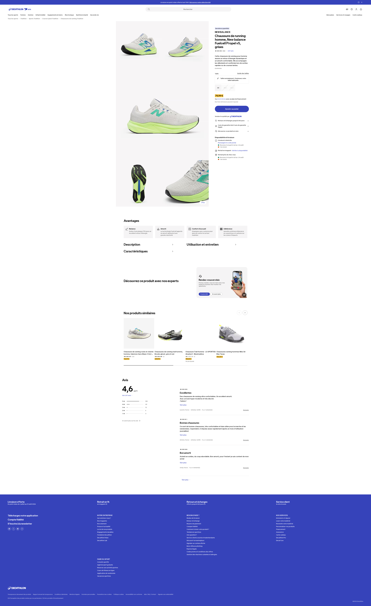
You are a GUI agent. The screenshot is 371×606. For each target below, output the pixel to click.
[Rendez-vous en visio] (221, 282)
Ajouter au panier (232, 109)
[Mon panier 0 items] (361, 9)
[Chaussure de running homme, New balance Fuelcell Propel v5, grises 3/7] (162, 114)
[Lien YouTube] (17, 528)
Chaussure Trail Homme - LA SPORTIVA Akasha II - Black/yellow (201, 353)
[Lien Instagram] (22, 528)
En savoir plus (216, 294)
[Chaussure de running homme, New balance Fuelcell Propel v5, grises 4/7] (139, 183)
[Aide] (351, 9)
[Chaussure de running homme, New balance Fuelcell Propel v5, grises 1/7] (185, 44)
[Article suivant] (245, 312)
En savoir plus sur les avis (130, 421)
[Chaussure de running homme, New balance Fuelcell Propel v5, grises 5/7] (185, 183)
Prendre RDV (204, 294)
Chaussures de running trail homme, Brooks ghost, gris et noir (169, 353)
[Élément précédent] (239, 312)
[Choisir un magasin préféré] (347, 9)
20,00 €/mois (221, 99)
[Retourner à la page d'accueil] (20, 9)
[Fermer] (361, 2)
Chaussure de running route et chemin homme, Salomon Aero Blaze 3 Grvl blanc (139, 353)
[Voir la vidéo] (244, 295)
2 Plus (203, 202)
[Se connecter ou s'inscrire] (356, 9)
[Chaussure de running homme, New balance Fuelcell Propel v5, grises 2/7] (139, 44)
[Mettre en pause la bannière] (358, 2)
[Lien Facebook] (9, 528)
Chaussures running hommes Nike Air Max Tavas (231, 353)
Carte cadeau (357, 15)
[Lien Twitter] (13, 528)
